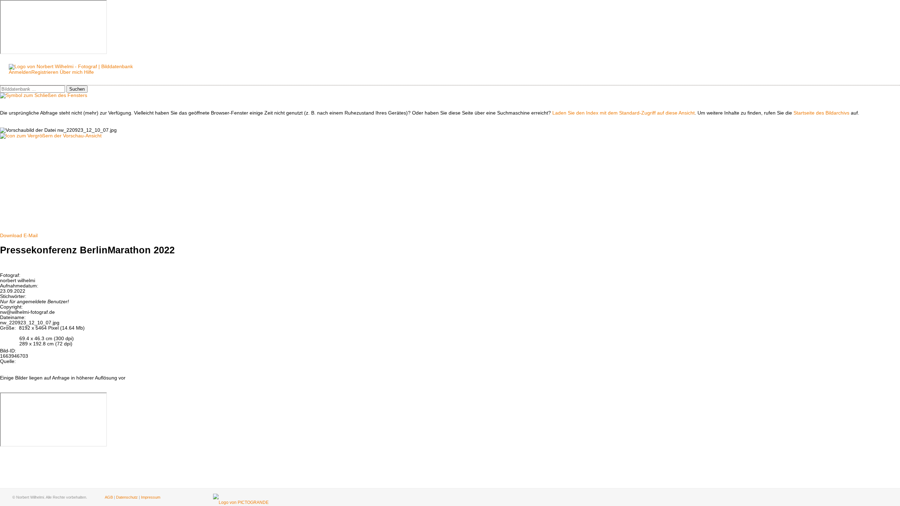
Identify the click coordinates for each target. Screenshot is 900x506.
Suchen (77, 89)
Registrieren (44, 72)
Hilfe (89, 72)
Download (11, 235)
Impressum (150, 497)
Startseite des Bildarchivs (821, 113)
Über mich (71, 72)
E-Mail (31, 235)
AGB (109, 497)
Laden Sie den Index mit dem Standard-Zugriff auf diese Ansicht (623, 113)
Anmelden (20, 72)
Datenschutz (127, 497)
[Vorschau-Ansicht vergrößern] (51, 135)
